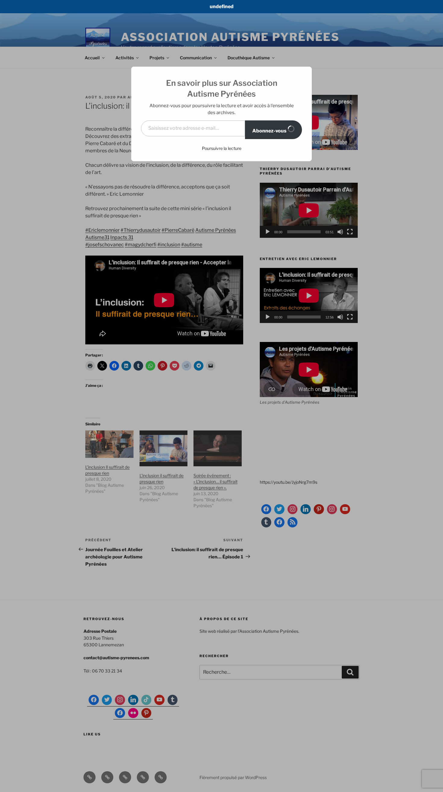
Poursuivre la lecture (221, 148)
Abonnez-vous (269, 131)
